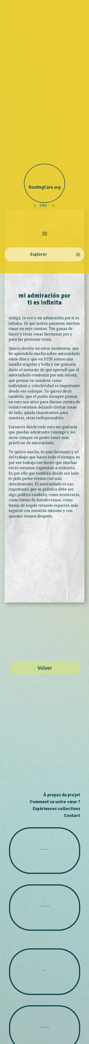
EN (49, 205)
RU (56, 205)
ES (31, 205)
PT (37, 205)
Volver (44, 668)
